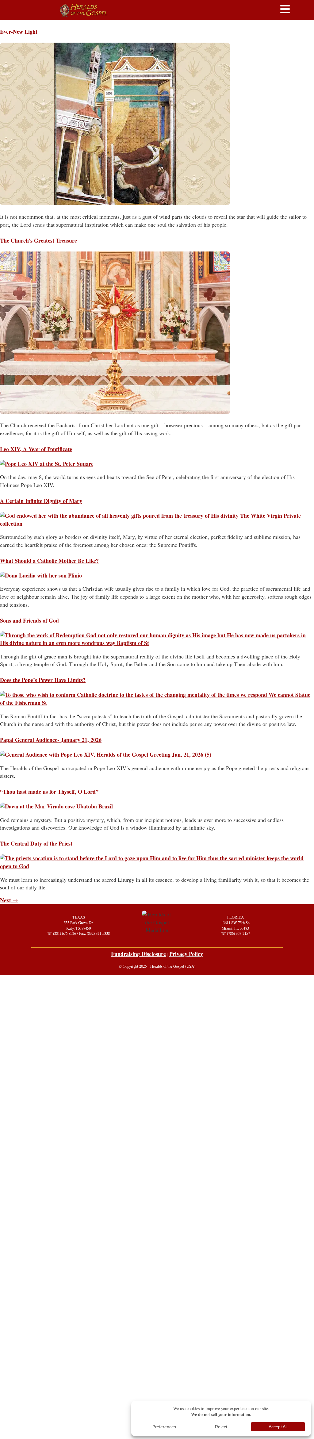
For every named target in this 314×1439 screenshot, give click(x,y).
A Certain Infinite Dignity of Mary (41, 501)
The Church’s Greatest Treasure (38, 240)
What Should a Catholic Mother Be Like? (49, 561)
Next (9, 900)
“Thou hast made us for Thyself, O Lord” (49, 792)
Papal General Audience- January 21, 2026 (50, 740)
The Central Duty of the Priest (36, 843)
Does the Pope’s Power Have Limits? (43, 680)
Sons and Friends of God (29, 620)
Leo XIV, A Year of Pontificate (36, 449)
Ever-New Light (18, 32)
